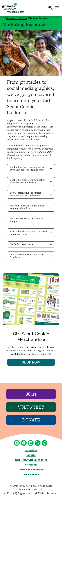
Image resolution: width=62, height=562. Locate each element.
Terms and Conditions (31, 469)
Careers (31, 454)
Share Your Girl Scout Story (31, 459)
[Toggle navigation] (57, 8)
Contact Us (31, 450)
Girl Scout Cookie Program (16, 18)
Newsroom (31, 464)
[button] (50, 8)
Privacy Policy (31, 474)
